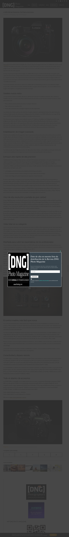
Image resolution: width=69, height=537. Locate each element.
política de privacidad (44, 280)
